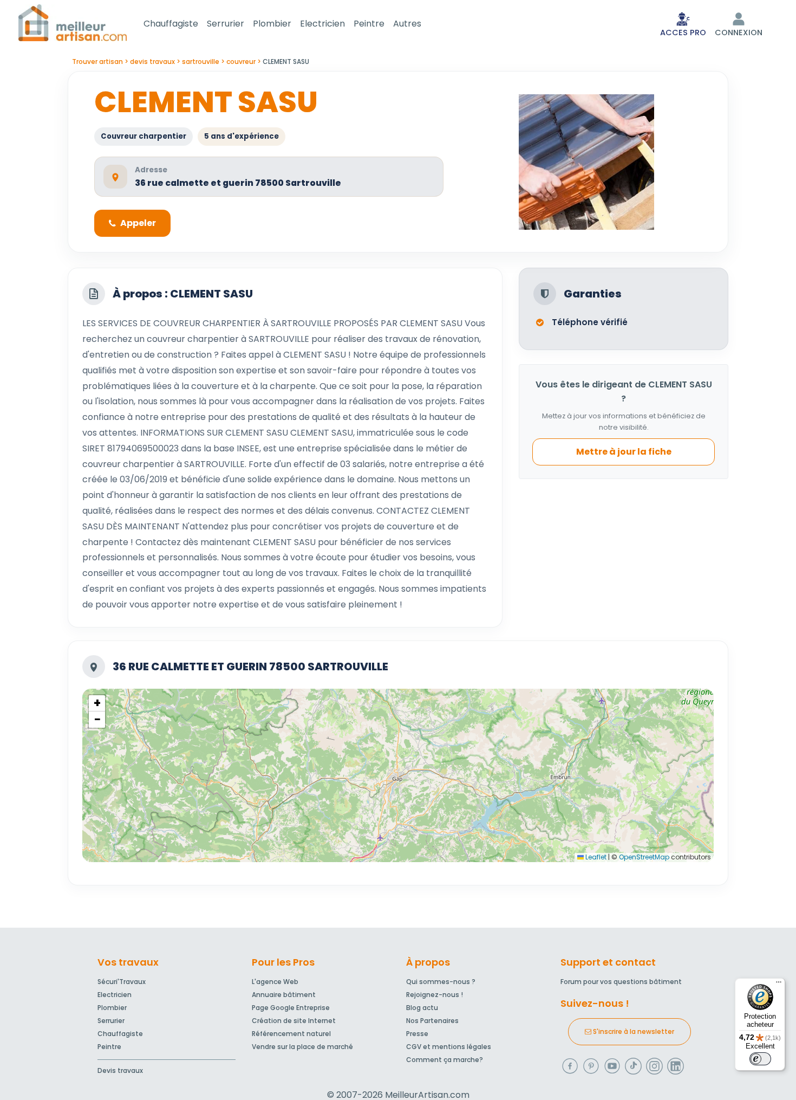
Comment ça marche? (444, 1059)
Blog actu (422, 1007)
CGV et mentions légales (448, 1046)
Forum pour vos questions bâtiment (621, 981)
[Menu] (778, 984)
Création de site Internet (294, 1020)
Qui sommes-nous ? (440, 981)
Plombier (272, 23)
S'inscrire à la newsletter (632, 1031)
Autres (407, 23)
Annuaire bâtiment (284, 994)
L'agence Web (275, 981)
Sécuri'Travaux (121, 981)
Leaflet (595, 857)
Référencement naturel (291, 1033)
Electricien (322, 23)
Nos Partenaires (432, 1020)
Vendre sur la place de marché (302, 1046)
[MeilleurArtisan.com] (72, 22)
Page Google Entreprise (291, 1007)
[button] (97, 703)
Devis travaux (120, 1070)
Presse (417, 1033)
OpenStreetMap (644, 857)
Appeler (138, 223)
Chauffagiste (170, 23)
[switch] (760, 1058)
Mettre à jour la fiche (623, 452)
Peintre (369, 23)
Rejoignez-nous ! (434, 994)
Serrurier (225, 23)
